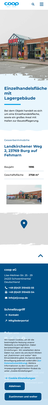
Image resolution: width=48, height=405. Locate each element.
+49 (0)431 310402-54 (21, 292)
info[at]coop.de (18, 297)
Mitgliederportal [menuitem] (19, 320)
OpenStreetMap (34, 246)
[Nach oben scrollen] (40, 255)
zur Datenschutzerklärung (22, 361)
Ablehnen (15, 386)
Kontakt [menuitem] (14, 314)
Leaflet (25, 246)
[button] (24, 224)
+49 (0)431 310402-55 (21, 287)
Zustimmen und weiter (23, 396)
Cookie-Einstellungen (22, 378)
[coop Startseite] (11, 4)
